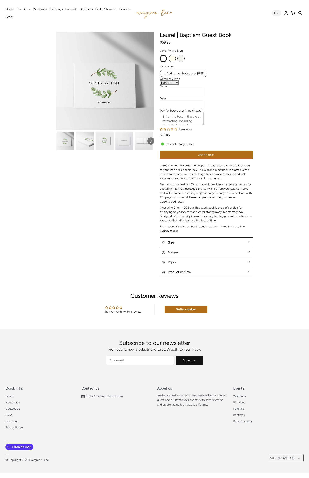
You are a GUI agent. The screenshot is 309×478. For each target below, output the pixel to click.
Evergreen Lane (39, 460)
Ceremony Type (170, 78)
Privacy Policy (14, 427)
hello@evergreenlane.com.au (104, 396)
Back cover (167, 66)
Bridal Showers (105, 9)
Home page (12, 402)
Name (163, 86)
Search (9, 396)
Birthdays (56, 9)
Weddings (40, 9)
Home (9, 9)
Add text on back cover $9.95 (185, 73)
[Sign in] (285, 13)
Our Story (24, 9)
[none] (65, 141)
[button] (169, 129)
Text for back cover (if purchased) (181, 110)
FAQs (9, 17)
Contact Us (12, 408)
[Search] (300, 13)
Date (163, 98)
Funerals (71, 9)
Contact (125, 9)
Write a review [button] (186, 309)
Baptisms (86, 9)
